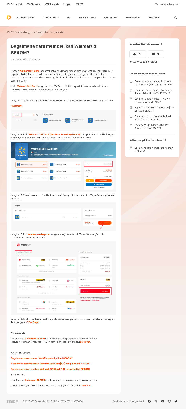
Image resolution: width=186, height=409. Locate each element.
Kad (40, 32)
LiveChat (85, 341)
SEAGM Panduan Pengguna (21, 32)
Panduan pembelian (55, 32)
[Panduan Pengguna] (9, 17)
